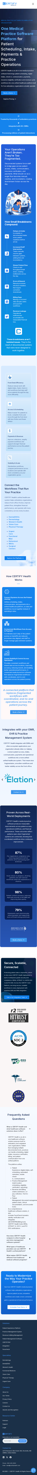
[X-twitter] (7, 1457)
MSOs (11, 544)
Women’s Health (15, 522)
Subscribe (22, 1441)
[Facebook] (11, 1457)
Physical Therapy (16, 527)
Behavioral (13, 541)
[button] (33, 4)
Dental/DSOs (14, 517)
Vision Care (13, 524)
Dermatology (14, 519)
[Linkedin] (4, 1457)
